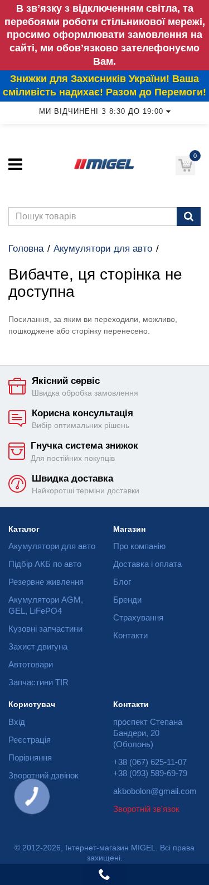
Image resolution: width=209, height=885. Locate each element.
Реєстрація (29, 739)
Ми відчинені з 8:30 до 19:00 (101, 112)
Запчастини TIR (38, 682)
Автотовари (30, 664)
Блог (122, 581)
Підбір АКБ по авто (44, 564)
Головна (25, 248)
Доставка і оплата (147, 564)
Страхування (138, 617)
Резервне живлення (46, 581)
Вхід (16, 722)
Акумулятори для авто (103, 248)
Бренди (127, 599)
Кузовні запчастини (45, 628)
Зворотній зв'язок (146, 809)
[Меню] (15, 164)
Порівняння (30, 757)
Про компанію (139, 546)
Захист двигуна (37, 646)
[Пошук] (189, 216)
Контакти (130, 635)
